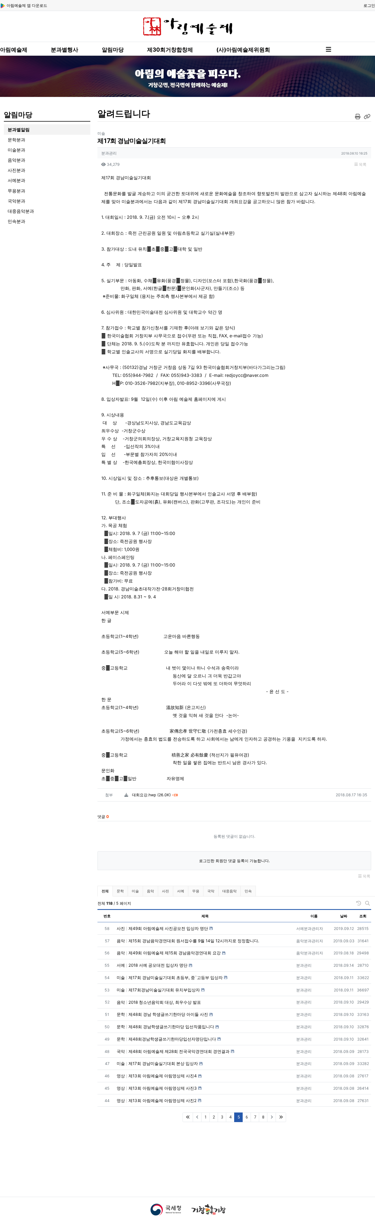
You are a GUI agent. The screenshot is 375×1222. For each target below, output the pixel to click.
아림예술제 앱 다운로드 (26, 5)
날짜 (343, 916)
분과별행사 (64, 49)
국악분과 (16, 201)
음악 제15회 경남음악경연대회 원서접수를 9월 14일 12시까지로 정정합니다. (188, 940)
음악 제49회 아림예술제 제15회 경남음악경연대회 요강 (169, 952)
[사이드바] (328, 49)
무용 (195, 891)
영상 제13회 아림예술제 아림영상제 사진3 (157, 1088)
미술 (135, 891)
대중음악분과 (21, 211)
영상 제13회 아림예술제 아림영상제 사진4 (157, 1075)
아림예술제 (13, 49)
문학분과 (16, 139)
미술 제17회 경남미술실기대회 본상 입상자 (157, 1063)
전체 (105, 891)
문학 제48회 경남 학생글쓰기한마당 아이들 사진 (162, 1014)
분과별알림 (19, 129)
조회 (362, 916)
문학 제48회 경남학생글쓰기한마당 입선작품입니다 (165, 1026)
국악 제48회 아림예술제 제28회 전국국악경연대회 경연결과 (173, 1051)
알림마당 (113, 49)
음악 (150, 891)
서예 (180, 891)
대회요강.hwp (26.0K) (155, 794)
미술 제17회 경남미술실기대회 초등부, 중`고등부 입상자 (170, 977)
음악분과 (16, 160)
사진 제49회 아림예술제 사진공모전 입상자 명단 (162, 928)
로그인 (369, 5)
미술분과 (16, 150)
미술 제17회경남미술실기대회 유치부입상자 (158, 990)
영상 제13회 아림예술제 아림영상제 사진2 (157, 1100)
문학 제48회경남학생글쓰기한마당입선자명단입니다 (166, 1039)
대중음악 (229, 891)
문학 (120, 891)
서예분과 (16, 180)
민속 (248, 891)
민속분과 (16, 221)
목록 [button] (362, 164)
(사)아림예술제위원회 (243, 49)
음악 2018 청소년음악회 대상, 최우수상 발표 (159, 1002)
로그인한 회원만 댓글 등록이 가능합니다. (234, 860)
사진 (165, 891)
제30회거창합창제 (170, 49)
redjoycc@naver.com (246, 375)
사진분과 (16, 170)
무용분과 (16, 191)
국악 (210, 891)
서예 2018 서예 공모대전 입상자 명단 (152, 965)
